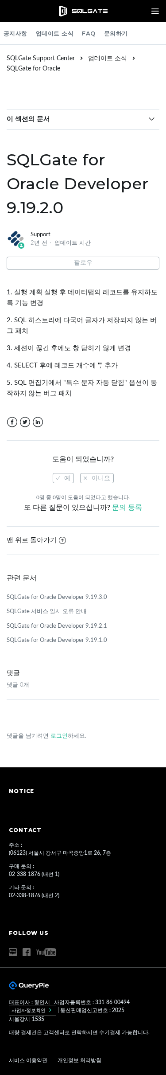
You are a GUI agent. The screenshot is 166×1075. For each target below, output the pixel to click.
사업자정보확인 (29, 1010)
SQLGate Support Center (41, 58)
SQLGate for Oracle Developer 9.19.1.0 (57, 640)
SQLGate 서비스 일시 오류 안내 (47, 611)
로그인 (59, 736)
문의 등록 (127, 507)
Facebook (12, 422)
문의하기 (116, 33)
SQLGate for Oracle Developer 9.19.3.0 (57, 597)
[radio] (63, 478)
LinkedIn (37, 422)
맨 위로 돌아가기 (32, 540)
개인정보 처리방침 (79, 1060)
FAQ (89, 33)
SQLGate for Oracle (33, 69)
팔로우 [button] (83, 263)
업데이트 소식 (55, 33)
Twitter (25, 422)
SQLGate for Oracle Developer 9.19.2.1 (57, 626)
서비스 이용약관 (29, 1060)
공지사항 (15, 33)
